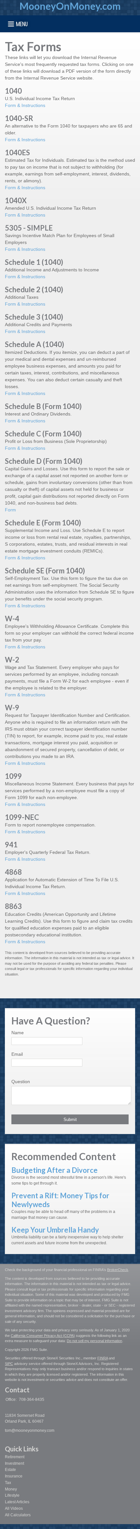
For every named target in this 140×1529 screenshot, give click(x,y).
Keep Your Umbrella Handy (55, 1229)
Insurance (13, 1476)
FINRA (102, 1358)
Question (20, 1081)
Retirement (14, 1457)
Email (17, 1054)
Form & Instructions (25, 105)
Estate (10, 1469)
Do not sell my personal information (94, 1341)
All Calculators (18, 1515)
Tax (8, 1482)
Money (11, 1489)
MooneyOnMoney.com (70, 6)
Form (10, 509)
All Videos (14, 1508)
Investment (14, 1463)
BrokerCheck (117, 1270)
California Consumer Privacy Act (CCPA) (43, 1336)
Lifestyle (12, 1495)
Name (17, 1032)
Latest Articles (17, 1502)
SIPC (9, 1364)
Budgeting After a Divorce (54, 1170)
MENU (22, 23)
